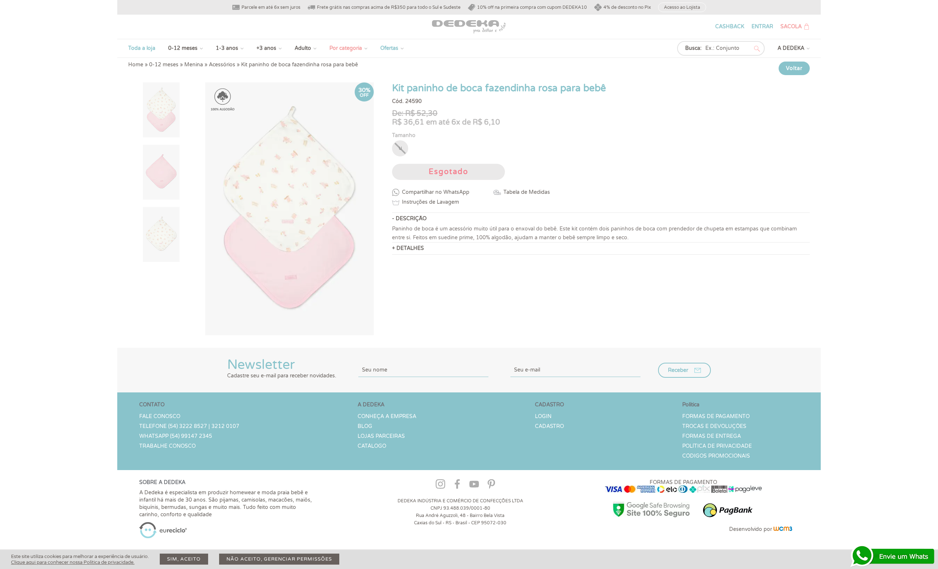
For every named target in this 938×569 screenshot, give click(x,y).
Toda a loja (141, 48)
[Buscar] (757, 49)
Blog (365, 426)
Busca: (693, 48)
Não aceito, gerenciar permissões (279, 559)
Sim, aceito (184, 559)
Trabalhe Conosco (167, 446)
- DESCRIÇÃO (409, 218)
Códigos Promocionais (716, 456)
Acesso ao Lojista (682, 7)
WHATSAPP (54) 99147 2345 (175, 436)
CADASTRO (549, 426)
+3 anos (266, 48)
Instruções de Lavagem (430, 202)
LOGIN (543, 416)
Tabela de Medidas (526, 192)
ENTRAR (762, 26)
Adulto (303, 48)
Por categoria (345, 48)
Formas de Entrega (711, 436)
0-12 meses (182, 48)
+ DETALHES (408, 248)
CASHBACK (729, 26)
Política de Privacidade (717, 446)
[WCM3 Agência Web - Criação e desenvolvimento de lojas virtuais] (782, 529)
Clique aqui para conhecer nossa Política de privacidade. (72, 562)
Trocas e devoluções (714, 426)
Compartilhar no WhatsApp (435, 192)
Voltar (794, 68)
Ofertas (389, 48)
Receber (678, 370)
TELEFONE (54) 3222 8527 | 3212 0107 (189, 426)
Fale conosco (159, 416)
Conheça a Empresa (387, 416)
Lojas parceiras (381, 436)
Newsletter (281, 368)
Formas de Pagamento (716, 416)
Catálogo (372, 446)
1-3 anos (227, 48)
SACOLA (791, 26)
